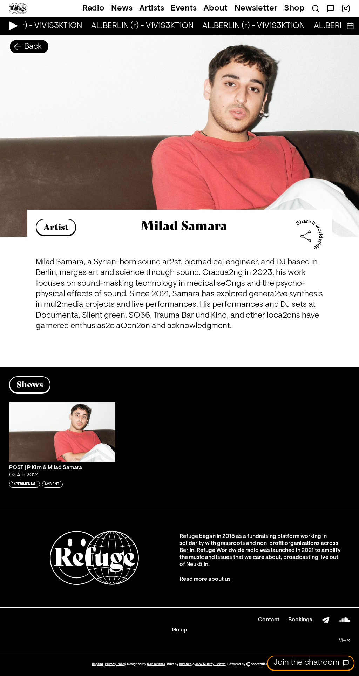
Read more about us (205, 579)
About (215, 8)
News (122, 8)
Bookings (300, 620)
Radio (93, 8)
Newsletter (256, 8)
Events (184, 8)
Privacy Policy (115, 664)
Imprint (97, 664)
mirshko (185, 664)
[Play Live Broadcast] (11, 26)
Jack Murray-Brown (210, 664)
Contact (268, 620)
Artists (151, 8)
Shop (294, 8)
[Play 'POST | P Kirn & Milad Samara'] (62, 432)
